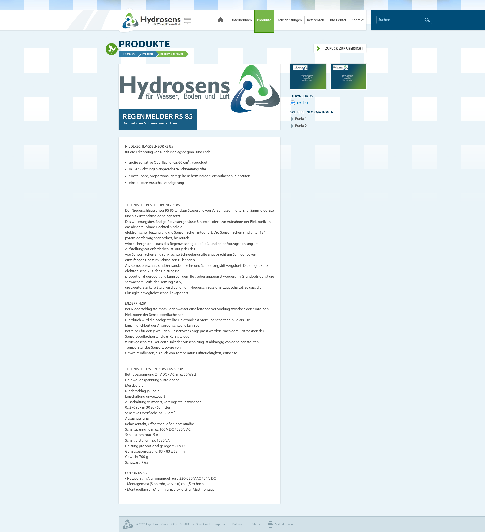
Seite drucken (284, 524)
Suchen (427, 20)
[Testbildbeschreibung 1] (308, 77)
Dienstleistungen (289, 20)
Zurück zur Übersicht (344, 48)
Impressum (222, 524)
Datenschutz (240, 524)
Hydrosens (149, 20)
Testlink (302, 103)
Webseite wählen (187, 21)
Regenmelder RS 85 (171, 53)
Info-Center (337, 20)
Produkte (264, 20)
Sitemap (257, 524)
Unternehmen (241, 20)
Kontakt (358, 20)
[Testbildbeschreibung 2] (348, 77)
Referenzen (315, 20)
